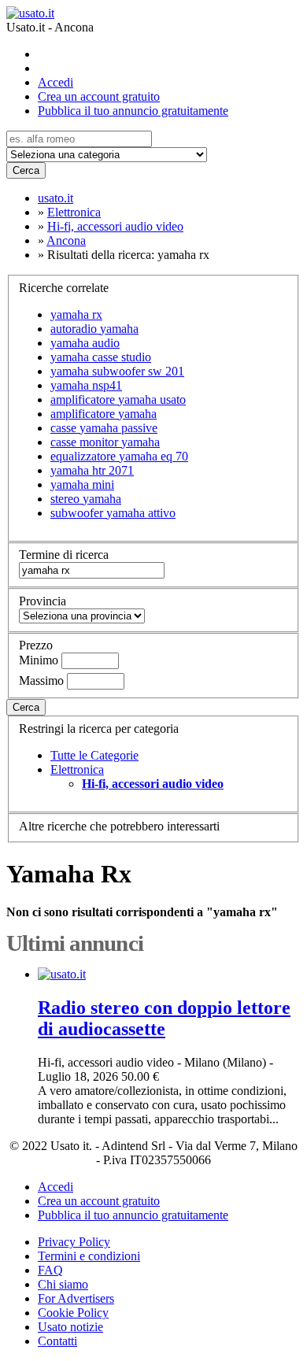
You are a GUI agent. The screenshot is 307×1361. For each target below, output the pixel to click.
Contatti (57, 1341)
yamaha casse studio (100, 357)
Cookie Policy (73, 1312)
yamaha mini (82, 484)
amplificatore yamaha (103, 413)
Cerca (26, 170)
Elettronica (77, 769)
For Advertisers (76, 1298)
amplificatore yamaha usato (118, 399)
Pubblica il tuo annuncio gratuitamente (133, 110)
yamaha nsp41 (86, 385)
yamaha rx (76, 314)
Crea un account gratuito (99, 96)
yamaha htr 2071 (92, 470)
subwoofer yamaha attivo (113, 513)
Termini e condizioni (89, 1256)
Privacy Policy (74, 1241)
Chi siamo (63, 1284)
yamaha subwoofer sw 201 (117, 371)
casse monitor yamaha (105, 442)
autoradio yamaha (94, 328)
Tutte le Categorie (94, 755)
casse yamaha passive (103, 428)
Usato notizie (70, 1326)
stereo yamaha (85, 498)
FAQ (50, 1270)
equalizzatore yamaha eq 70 (119, 456)
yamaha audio (85, 342)
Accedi (55, 82)
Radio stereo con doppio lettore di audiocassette (164, 1018)
